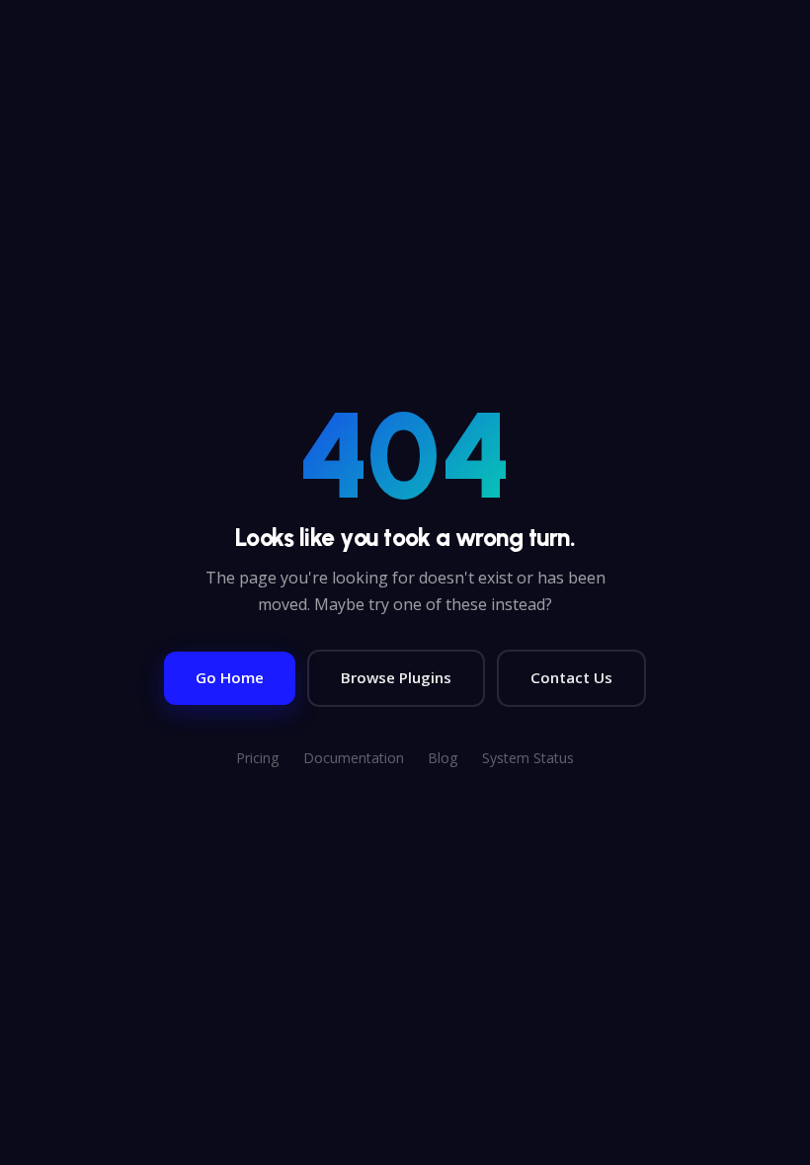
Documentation (353, 757)
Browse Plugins (396, 677)
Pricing (258, 757)
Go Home (230, 677)
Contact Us (571, 677)
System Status (528, 757)
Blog (443, 757)
